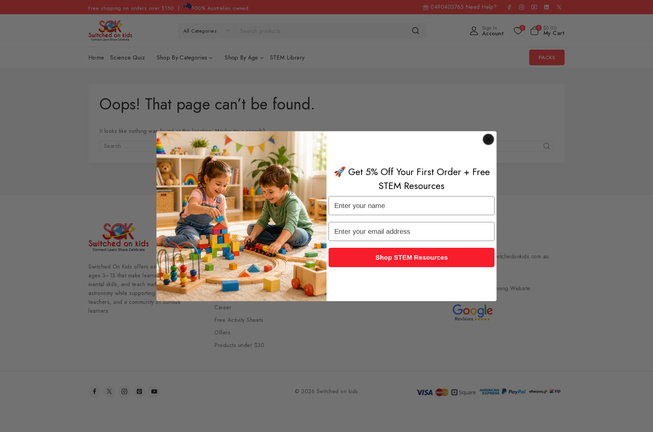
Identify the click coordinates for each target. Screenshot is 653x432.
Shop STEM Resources (411, 257)
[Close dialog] (488, 139)
